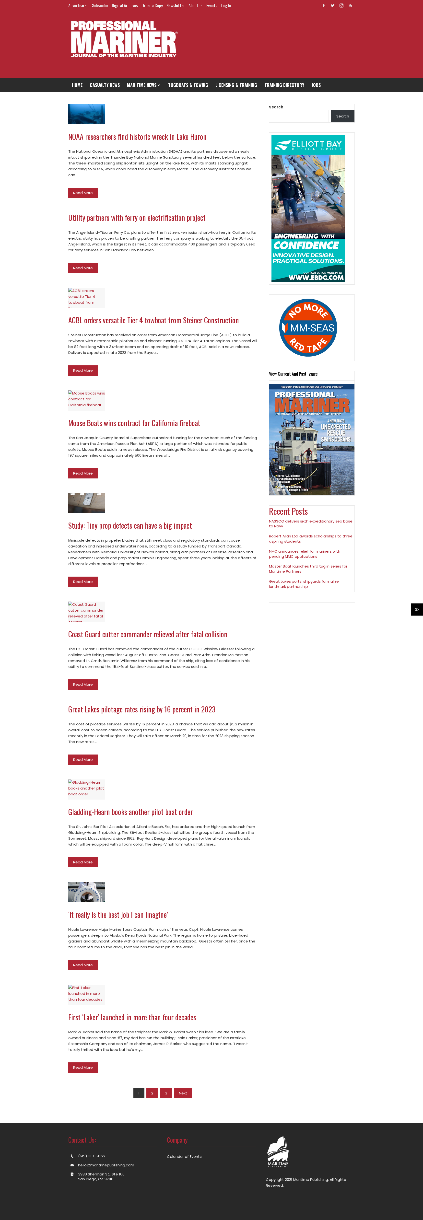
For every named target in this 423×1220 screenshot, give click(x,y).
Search (276, 107)
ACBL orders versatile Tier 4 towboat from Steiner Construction (153, 319)
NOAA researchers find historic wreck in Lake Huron (137, 136)
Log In (226, 5)
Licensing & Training (236, 85)
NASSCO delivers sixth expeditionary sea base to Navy (310, 524)
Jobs (316, 85)
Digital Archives (125, 5)
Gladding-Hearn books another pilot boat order (130, 811)
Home (77, 85)
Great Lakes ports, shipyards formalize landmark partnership (304, 584)
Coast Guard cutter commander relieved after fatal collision (147, 633)
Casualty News (105, 85)
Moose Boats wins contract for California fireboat (134, 422)
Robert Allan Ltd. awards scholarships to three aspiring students (310, 539)
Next (183, 1093)
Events (211, 5)
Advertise (76, 5)
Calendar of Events (184, 1156)
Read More (83, 192)
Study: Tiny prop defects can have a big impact (130, 525)
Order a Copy (152, 5)
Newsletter (175, 5)
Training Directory (284, 85)
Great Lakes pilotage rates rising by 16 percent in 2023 (141, 709)
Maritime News (141, 85)
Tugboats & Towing (188, 85)
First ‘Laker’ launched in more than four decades (132, 1016)
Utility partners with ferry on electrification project (137, 217)
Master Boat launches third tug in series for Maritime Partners (308, 569)
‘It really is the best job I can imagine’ (118, 914)
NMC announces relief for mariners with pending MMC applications (304, 554)
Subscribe (100, 5)
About (193, 5)
